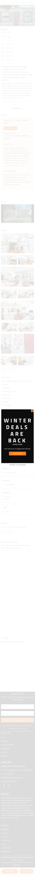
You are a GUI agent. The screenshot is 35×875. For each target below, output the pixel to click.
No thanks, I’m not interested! (17, 465)
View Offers (17, 453)
